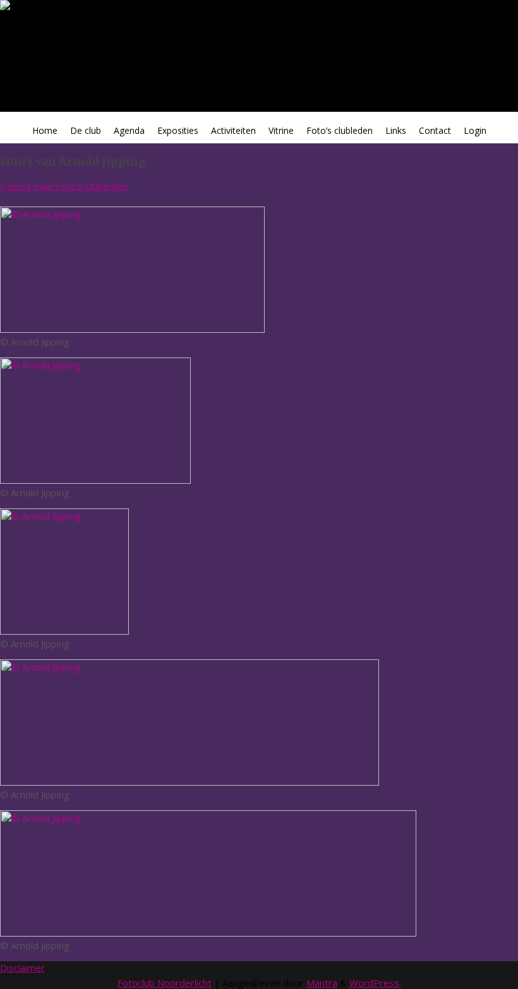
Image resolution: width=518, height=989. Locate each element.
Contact (435, 130)
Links (395, 130)
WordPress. (375, 982)
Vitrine (281, 130)
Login (475, 130)
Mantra (321, 982)
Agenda (129, 130)
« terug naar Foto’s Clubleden (64, 185)
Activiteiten (233, 130)
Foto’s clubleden (339, 130)
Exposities (177, 130)
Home (44, 130)
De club (85, 130)
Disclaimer (22, 967)
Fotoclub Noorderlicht (164, 982)
